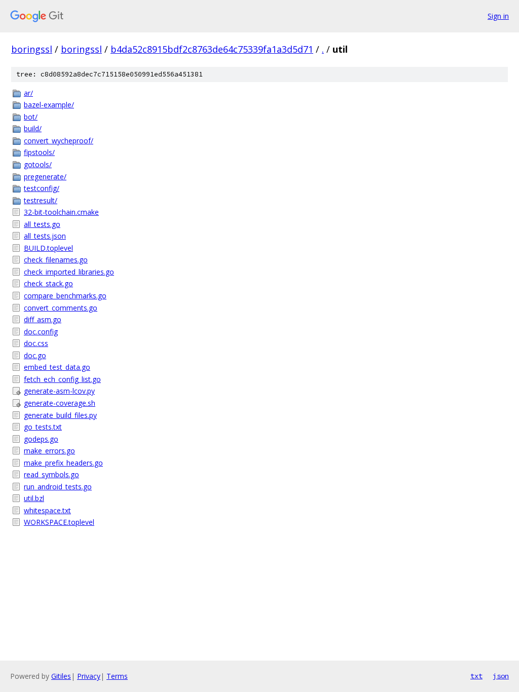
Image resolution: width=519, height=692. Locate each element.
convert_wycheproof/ (58, 140)
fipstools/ (39, 152)
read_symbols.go (51, 474)
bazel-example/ (49, 104)
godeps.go (41, 439)
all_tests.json (45, 236)
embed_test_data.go (57, 367)
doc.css (36, 343)
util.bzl (34, 498)
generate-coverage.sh (59, 403)
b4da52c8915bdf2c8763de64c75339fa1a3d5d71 (211, 49)
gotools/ (38, 164)
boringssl (31, 49)
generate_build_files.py (60, 415)
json (501, 675)
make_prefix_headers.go (63, 463)
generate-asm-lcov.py (59, 391)
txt (476, 675)
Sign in (498, 16)
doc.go (35, 355)
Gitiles (61, 676)
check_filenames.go (56, 259)
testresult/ (40, 200)
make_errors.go (49, 450)
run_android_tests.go (58, 486)
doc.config (41, 331)
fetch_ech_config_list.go (62, 379)
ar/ (28, 93)
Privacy (88, 676)
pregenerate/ (45, 176)
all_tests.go (42, 224)
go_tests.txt (43, 427)
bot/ (31, 117)
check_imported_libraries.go (69, 272)
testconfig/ (41, 188)
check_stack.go (48, 283)
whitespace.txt (47, 510)
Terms (117, 676)
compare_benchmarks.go (65, 295)
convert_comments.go (60, 308)
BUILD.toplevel (48, 248)
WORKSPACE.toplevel (59, 522)
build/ (33, 128)
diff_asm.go (42, 319)
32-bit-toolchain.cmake (61, 212)
